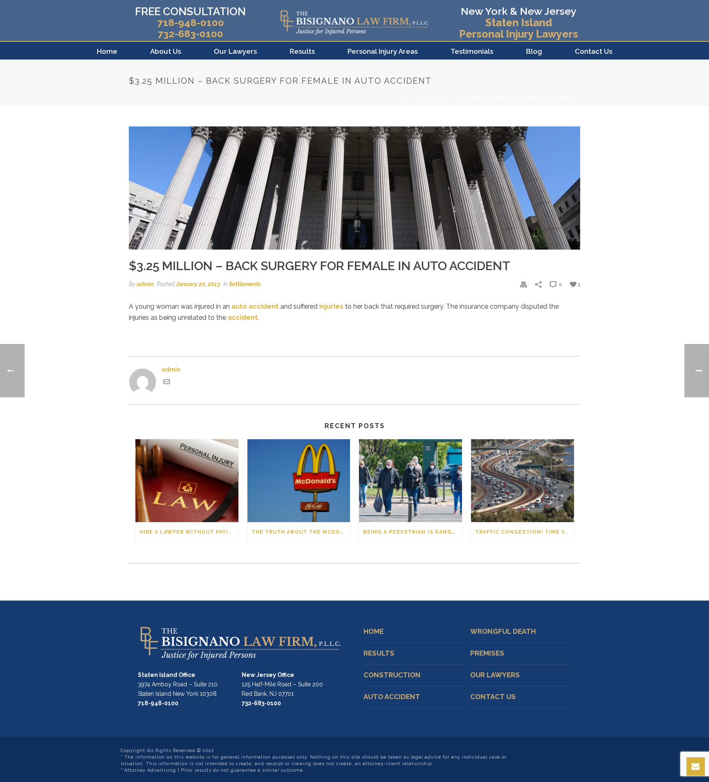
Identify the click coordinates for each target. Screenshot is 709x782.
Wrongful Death (503, 631)
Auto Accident (392, 697)
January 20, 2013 (198, 284)
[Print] (523, 284)
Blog (534, 51)
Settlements (245, 284)
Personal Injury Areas (383, 51)
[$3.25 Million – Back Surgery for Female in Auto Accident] (354, 188)
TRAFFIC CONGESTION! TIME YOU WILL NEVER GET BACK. (524, 532)
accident (243, 317)
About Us (165, 51)
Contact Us (593, 51)
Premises (487, 653)
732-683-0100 (190, 34)
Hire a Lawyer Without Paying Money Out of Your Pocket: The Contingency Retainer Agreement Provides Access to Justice (189, 532)
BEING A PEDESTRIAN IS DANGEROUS (412, 532)
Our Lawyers (235, 51)
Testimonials (472, 51)
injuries (331, 306)
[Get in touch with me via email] (166, 383)
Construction (392, 675)
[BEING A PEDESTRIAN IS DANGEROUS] (410, 480)
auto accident (255, 306)
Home (107, 51)
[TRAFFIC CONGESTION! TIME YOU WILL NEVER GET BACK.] (522, 480)
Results (302, 51)
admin (145, 284)
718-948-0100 (190, 23)
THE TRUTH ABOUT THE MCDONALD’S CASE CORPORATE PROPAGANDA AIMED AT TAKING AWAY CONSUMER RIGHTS (301, 532)
